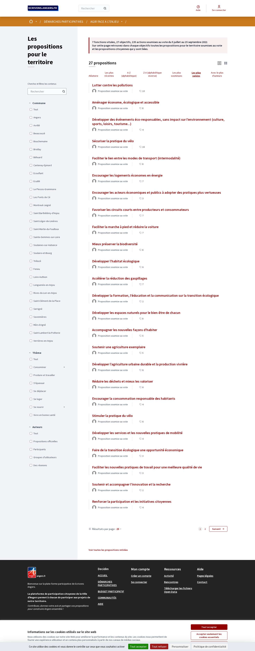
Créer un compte (141, 575)
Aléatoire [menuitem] (93, 75)
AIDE (100, 604)
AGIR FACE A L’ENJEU (104, 22)
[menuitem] (47, 91)
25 (117, 529)
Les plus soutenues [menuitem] (176, 74)
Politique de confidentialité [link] (210, 646)
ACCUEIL (103, 575)
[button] (37, 103)
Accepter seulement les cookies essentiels (209, 635)
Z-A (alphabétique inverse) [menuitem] (152, 74)
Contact (202, 582)
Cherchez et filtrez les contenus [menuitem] (42, 84)
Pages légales (205, 575)
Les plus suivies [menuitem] (196, 74)
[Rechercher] (105, 8)
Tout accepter (209, 627)
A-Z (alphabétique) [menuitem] (129, 74)
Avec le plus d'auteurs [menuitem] (217, 74)
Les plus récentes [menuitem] (109, 74)
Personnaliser (180, 646)
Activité (169, 575)
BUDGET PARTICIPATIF (111, 591)
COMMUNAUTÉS (107, 597)
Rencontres (171, 582)
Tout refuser (159, 646)
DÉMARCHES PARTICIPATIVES (63, 22)
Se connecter (139, 582)
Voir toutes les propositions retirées (108, 549)
